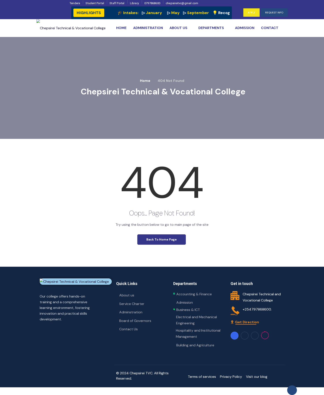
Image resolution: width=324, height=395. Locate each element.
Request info (274, 12)
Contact (269, 28)
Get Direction (247, 322)
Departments (211, 28)
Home (121, 28)
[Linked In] (245, 336)
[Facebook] (261, 4)
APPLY (251, 12)
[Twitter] (274, 4)
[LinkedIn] (267, 4)
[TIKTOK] (280, 4)
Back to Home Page (161, 239)
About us (178, 28)
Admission (244, 28)
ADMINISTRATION (148, 28)
